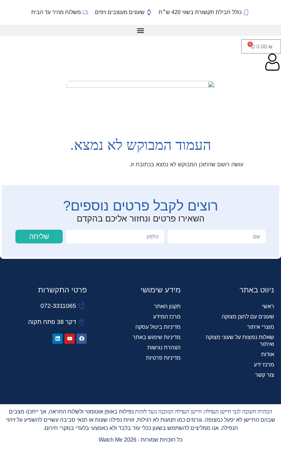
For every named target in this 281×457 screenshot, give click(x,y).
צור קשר (264, 375)
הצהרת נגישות (163, 347)
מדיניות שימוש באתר (156, 337)
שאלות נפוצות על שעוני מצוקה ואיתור (240, 340)
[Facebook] (81, 339)
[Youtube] (69, 339)
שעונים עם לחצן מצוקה (248, 317)
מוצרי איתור (260, 327)
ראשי (268, 306)
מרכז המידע (166, 317)
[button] (140, 30)
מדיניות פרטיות (163, 358)
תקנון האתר (167, 306)
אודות (267, 354)
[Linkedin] (57, 339)
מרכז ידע (264, 365)
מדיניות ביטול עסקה (157, 327)
